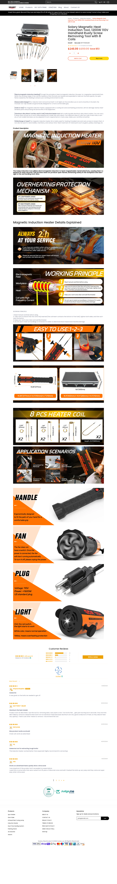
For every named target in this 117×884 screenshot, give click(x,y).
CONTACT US (46, 817)
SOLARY (70, 43)
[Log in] (108, 2)
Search (10, 834)
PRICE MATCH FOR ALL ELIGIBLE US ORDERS (18, 3)
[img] (13, 686)
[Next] (35, 86)
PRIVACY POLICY (47, 820)
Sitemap (44, 832)
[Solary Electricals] (12, 7)
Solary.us (60, 841)
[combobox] (70, 2)
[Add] (78, 53)
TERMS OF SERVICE (47, 823)
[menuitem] (71, 2)
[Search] (95, 2)
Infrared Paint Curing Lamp (16, 820)
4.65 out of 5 (28, 656)
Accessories (11, 832)
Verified (58, 676)
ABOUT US (45, 814)
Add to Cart (78, 58)
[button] (49, 653)
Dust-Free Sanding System (16, 826)
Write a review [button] (93, 657)
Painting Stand (12, 829)
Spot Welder (11, 814)
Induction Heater (85, 18)
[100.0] (58, 670)
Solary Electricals (44, 841)
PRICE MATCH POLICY (48, 826)
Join (105, 818)
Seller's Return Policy (48, 829)
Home (70, 18)
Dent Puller (11, 817)
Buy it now (99, 58)
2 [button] (56, 780)
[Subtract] (70, 53)
